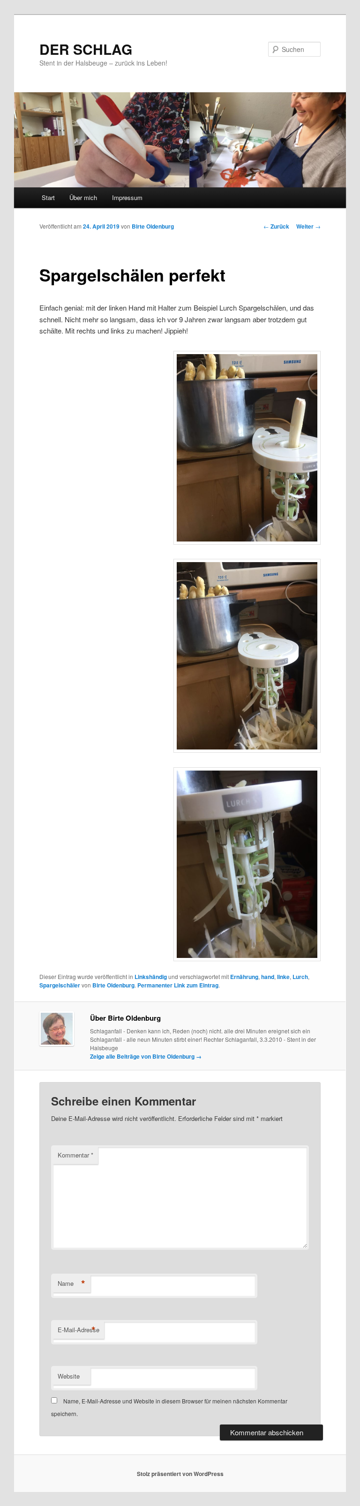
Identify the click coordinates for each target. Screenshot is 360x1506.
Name (71, 1283)
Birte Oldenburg (153, 226)
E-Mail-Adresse (78, 1329)
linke (283, 976)
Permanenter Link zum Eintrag (177, 985)
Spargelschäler (59, 985)
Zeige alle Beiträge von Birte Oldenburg (146, 1056)
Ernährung (244, 976)
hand (267, 976)
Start (48, 197)
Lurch (300, 976)
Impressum (127, 197)
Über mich (83, 197)
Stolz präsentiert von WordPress (180, 1473)
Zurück (276, 226)
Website (69, 1376)
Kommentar (75, 1154)
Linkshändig (151, 976)
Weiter (308, 226)
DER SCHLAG (85, 49)
